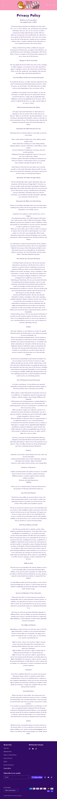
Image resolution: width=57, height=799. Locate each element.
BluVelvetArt (10, 795)
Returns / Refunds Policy (10, 755)
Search (5, 761)
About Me (6, 748)
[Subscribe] (28, 777)
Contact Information (9, 765)
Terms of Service (8, 758)
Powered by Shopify (17, 795)
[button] (3, 5)
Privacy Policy (7, 768)
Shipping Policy (8, 751)
